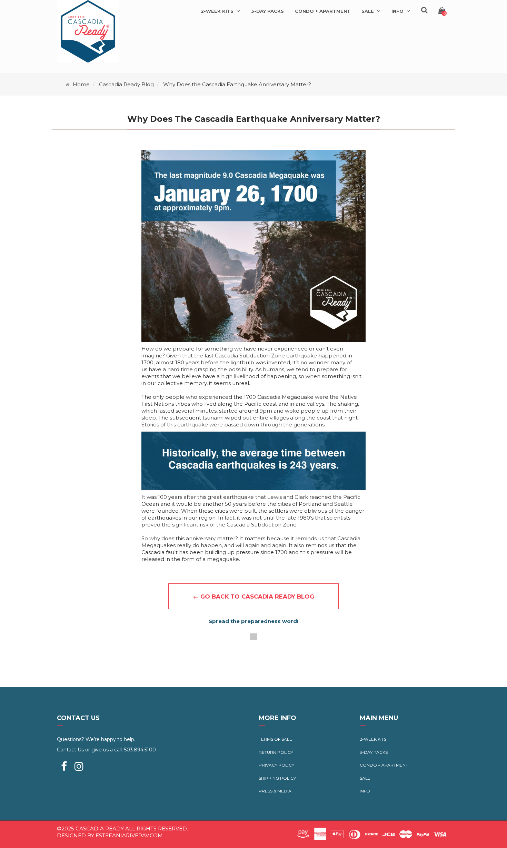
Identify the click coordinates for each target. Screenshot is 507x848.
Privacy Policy (276, 765)
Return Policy (276, 752)
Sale (365, 778)
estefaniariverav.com (129, 835)
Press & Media (275, 790)
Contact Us (70, 750)
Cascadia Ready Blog (126, 84)
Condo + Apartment (384, 765)
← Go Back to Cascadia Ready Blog (253, 596)
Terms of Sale (275, 739)
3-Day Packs (374, 752)
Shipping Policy (277, 778)
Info (365, 790)
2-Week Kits (373, 739)
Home (81, 84)
